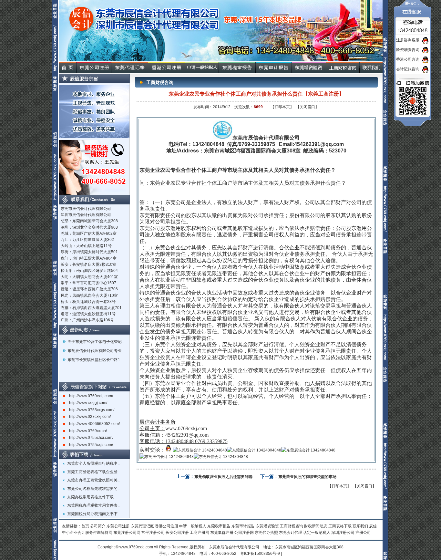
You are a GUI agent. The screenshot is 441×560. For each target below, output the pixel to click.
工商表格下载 (340, 526)
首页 (85, 526)
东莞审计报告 (243, 526)
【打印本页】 (282, 107)
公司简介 (98, 526)
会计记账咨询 (407, 69)
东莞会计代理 (290, 532)
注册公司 (363, 532)
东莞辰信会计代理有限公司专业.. (95, 347)
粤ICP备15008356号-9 (260, 553)
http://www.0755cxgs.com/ (89, 410)
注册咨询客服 (407, 40)
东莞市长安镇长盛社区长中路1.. (94, 356)
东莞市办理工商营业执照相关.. (93, 480)
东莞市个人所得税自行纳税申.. (93, 463)
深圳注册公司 (342, 532)
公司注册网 (244, 532)
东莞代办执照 (266, 532)
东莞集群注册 (221, 532)
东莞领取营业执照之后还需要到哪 (223, 476)
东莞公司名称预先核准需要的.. (93, 488)
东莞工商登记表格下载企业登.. (93, 472)
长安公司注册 (177, 532)
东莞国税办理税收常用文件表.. (93, 505)
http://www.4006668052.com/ (92, 423)
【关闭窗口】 (307, 107)
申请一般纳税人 (192, 526)
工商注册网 (199, 532)
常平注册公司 (153, 532)
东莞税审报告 (219, 526)
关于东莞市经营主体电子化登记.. (95, 338)
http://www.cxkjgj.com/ (86, 402)
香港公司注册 (166, 526)
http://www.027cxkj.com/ (88, 416)
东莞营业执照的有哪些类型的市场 (307, 476)
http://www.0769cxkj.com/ (89, 396)
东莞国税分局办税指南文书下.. (93, 514)
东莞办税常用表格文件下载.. (91, 497)
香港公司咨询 (407, 59)
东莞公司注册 (118, 526)
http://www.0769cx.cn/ (86, 431)
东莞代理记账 (142, 526)
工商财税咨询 (291, 526)
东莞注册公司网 (126, 532)
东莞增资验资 (267, 526)
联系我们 (360, 526)
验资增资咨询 (407, 49)
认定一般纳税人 (316, 532)
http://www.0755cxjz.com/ (89, 444)
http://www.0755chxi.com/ (89, 437)
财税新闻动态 (315, 526)
